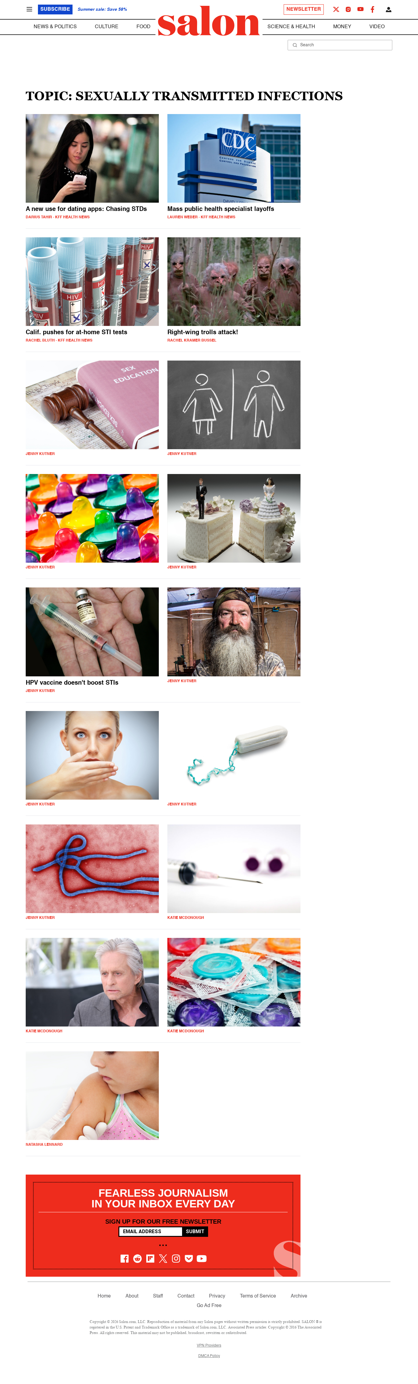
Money (342, 27)
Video (377, 27)
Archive (299, 1296)
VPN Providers (209, 1346)
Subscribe (55, 9)
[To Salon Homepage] (209, 20)
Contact (185, 1296)
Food (143, 27)
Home (104, 1296)
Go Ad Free (209, 1305)
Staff (158, 1296)
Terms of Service (258, 1296)
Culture (106, 27)
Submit (195, 1231)
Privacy (217, 1296)
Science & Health (291, 27)
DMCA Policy (209, 1356)
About (131, 1296)
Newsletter (303, 9)
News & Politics (55, 27)
